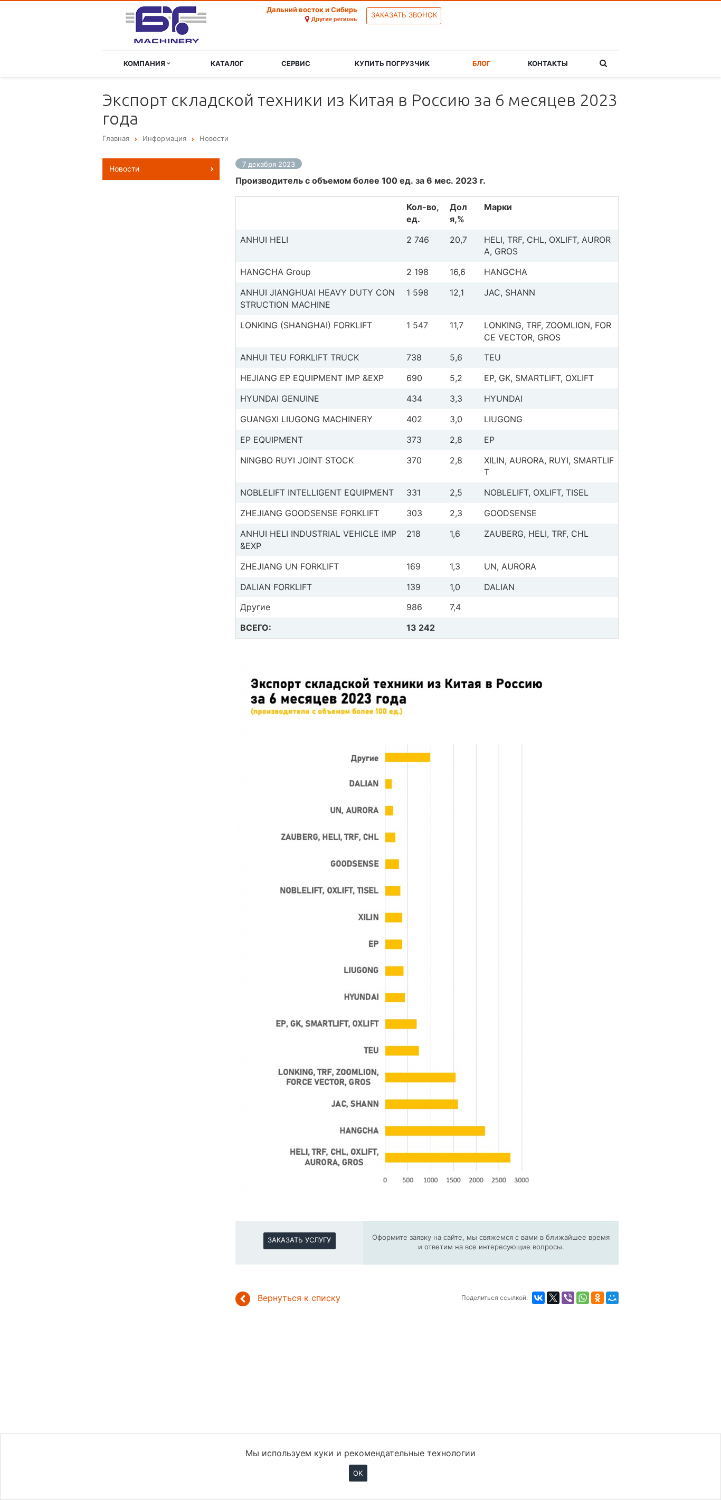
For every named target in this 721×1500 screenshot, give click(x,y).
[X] (553, 1298)
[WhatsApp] (582, 1298)
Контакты (548, 63)
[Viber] (568, 1298)
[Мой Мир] (612, 1298)
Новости (124, 168)
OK (358, 1472)
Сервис (295, 63)
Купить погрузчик (392, 63)
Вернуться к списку (299, 1298)
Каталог (227, 63)
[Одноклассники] (597, 1298)
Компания (145, 63)
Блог (481, 63)
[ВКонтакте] (538, 1298)
